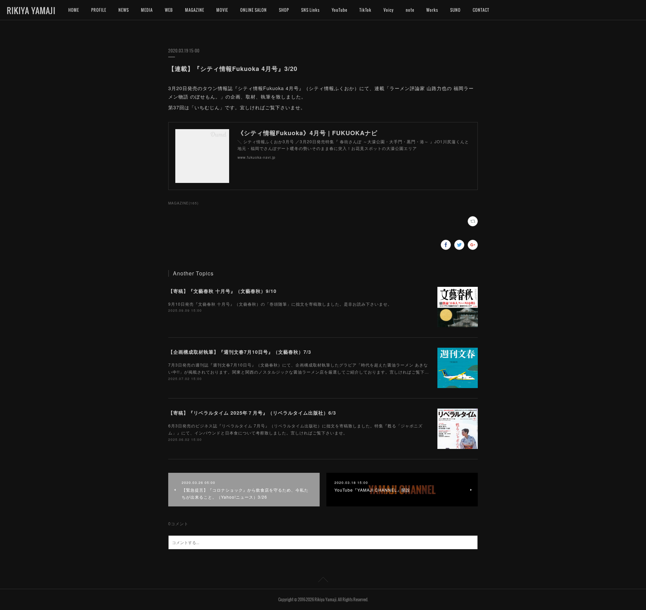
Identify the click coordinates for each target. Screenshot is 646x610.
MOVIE (222, 10)
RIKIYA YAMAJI (31, 10)
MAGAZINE (194, 10)
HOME (73, 10)
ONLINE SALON (253, 10)
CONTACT (481, 10)
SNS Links (310, 10)
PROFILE (98, 10)
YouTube (339, 10)
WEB (169, 10)
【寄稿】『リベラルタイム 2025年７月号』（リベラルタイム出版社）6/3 (252, 412)
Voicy (389, 10)
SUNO (455, 10)
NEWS (123, 10)
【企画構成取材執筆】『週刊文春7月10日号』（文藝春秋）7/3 (239, 351)
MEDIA (147, 10)
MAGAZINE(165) (183, 203)
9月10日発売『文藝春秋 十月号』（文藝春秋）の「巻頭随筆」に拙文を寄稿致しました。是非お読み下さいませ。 (280, 304)
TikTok (365, 10)
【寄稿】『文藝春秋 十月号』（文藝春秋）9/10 (222, 291)
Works (432, 10)
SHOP (284, 10)
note (410, 10)
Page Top (323, 580)
